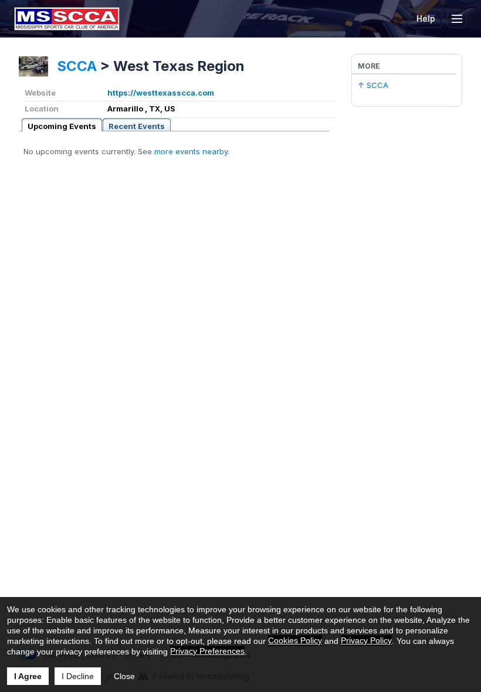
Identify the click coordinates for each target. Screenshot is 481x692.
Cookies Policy (295, 640)
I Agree (28, 676)
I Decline (78, 676)
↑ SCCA (373, 85)
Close (124, 676)
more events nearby (191, 151)
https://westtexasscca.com (160, 92)
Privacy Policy (366, 640)
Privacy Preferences (207, 651)
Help (425, 18)
